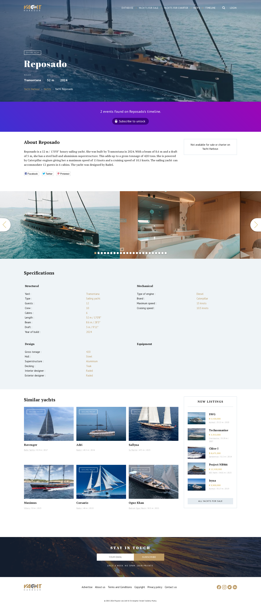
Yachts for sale (149, 7)
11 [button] (127, 253)
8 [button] (118, 253)
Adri (79, 445)
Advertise (87, 587)
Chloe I (213, 448)
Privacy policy (155, 587)
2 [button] (98, 253)
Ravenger (30, 445)
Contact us (171, 587)
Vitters (27, 508)
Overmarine (214, 438)
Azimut (212, 422)
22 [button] (162, 253)
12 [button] (130, 253)
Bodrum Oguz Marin (137, 508)
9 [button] (121, 253)
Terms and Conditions (120, 587)
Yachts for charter (176, 7)
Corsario (82, 503)
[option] (60, 225)
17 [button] (146, 253)
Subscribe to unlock (132, 121)
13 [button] (134, 253)
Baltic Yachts (29, 450)
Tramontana (32, 80)
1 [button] (95, 253)
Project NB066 (218, 464)
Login (233, 7)
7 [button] (114, 253)
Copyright (139, 587)
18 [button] (150, 253)
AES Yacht (213, 472)
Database (128, 7)
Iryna (212, 480)
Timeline (210, 7)
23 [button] (166, 253)
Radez (79, 450)
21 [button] (159, 253)
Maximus (30, 503)
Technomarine (218, 430)
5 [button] (108, 253)
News (197, 7)
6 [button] (111, 253)
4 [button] (105, 253)
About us (100, 587)
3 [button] (102, 253)
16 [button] (143, 253)
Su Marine (133, 450)
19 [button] (153, 253)
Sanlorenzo (214, 456)
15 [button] (140, 253)
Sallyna (134, 445)
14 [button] (137, 253)
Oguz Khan (136, 503)
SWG (212, 414)
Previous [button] (5, 225)
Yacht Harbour (33, 8)
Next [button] (255, 225)
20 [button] (156, 253)
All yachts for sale (210, 501)
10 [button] (124, 253)
